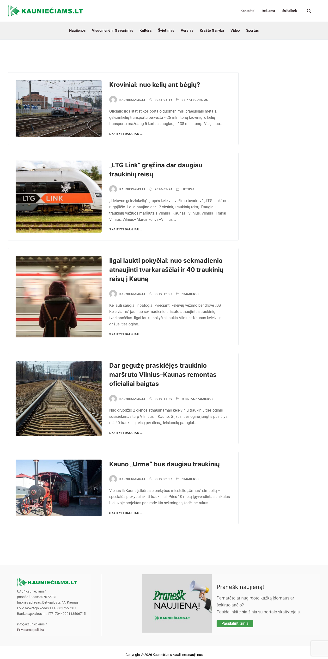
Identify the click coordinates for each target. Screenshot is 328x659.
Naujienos (190, 294)
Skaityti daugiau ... (126, 134)
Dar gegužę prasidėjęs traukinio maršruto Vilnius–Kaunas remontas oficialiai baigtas (163, 374)
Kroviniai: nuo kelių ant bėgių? (154, 84)
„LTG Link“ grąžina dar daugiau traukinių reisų (155, 169)
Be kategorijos (194, 100)
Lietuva (187, 189)
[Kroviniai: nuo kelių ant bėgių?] (59, 108)
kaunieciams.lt (132, 100)
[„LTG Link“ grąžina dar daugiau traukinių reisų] (59, 197)
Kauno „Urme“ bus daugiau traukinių (164, 464)
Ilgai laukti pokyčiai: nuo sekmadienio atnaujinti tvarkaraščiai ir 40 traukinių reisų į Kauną (166, 269)
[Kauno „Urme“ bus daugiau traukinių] (59, 488)
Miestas (188, 399)
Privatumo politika (30, 630)
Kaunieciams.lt (132, 189)
